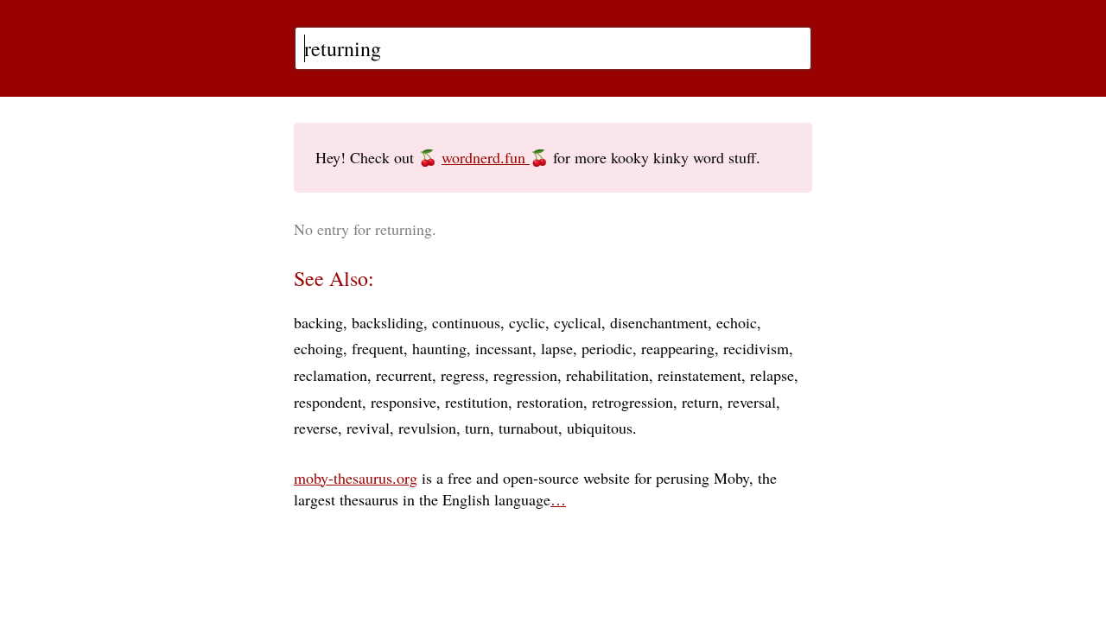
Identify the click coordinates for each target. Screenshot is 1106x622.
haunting (439, 348)
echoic (736, 322)
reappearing (678, 348)
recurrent (404, 375)
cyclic (527, 322)
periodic (607, 348)
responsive (403, 401)
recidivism (756, 348)
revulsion (427, 427)
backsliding (387, 322)
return (700, 401)
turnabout (528, 427)
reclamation (330, 375)
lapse (557, 348)
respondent (328, 401)
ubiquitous (599, 427)
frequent (378, 348)
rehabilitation (607, 375)
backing (318, 322)
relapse (772, 375)
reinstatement (699, 375)
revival (368, 427)
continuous (466, 322)
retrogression (632, 401)
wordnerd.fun (486, 157)
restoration (550, 401)
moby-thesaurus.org (355, 477)
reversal (752, 401)
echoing (318, 348)
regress (463, 375)
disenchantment (659, 322)
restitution (476, 401)
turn (477, 427)
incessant (503, 348)
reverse (316, 427)
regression (525, 375)
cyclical (577, 322)
